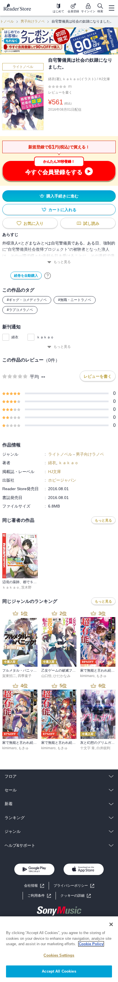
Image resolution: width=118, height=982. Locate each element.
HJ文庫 (104, 79)
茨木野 (26, 587)
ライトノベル (23, 67)
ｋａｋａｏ (45, 337)
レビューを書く (60, 92)
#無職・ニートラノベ (74, 300)
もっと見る (62, 262)
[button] (75, 896)
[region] (59, 949)
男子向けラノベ (33, 21)
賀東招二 (9, 676)
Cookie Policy (91, 944)
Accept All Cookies (59, 971)
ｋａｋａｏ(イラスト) (79, 79)
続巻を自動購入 (26, 276)
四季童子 (25, 676)
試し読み (91, 223)
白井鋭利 (103, 748)
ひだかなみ (61, 676)
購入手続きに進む (62, 196)
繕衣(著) (54, 79)
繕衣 (14, 337)
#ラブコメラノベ (20, 310)
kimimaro (87, 676)
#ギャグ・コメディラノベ (27, 300)
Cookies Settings (59, 955)
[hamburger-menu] (111, 8)
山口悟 (46, 676)
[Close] (111, 924)
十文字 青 (87, 748)
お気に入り (33, 223)
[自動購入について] (47, 275)
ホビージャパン (62, 480)
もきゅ (101, 676)
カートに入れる (62, 209)
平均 (34, 376)
